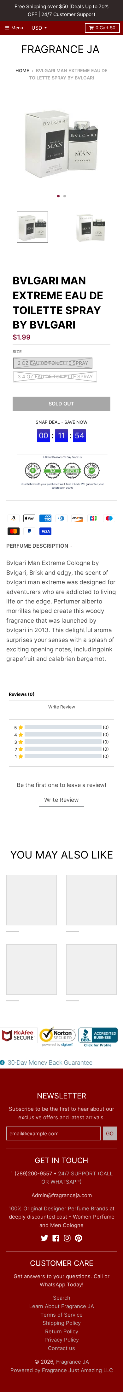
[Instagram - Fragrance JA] (67, 1238)
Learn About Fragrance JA (61, 1306)
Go (110, 1133)
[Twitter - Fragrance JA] (44, 1238)
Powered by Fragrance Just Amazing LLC (61, 1370)
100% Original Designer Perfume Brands (58, 1208)
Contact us (61, 1348)
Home (22, 70)
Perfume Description (37, 546)
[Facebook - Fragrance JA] (56, 1238)
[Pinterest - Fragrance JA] (78, 1238)
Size (17, 351)
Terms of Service (61, 1315)
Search (61, 1298)
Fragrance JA (60, 49)
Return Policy (61, 1331)
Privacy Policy (61, 1340)
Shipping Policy (62, 1323)
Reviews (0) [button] (22, 694)
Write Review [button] (61, 706)
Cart (105, 27)
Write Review (61, 799)
